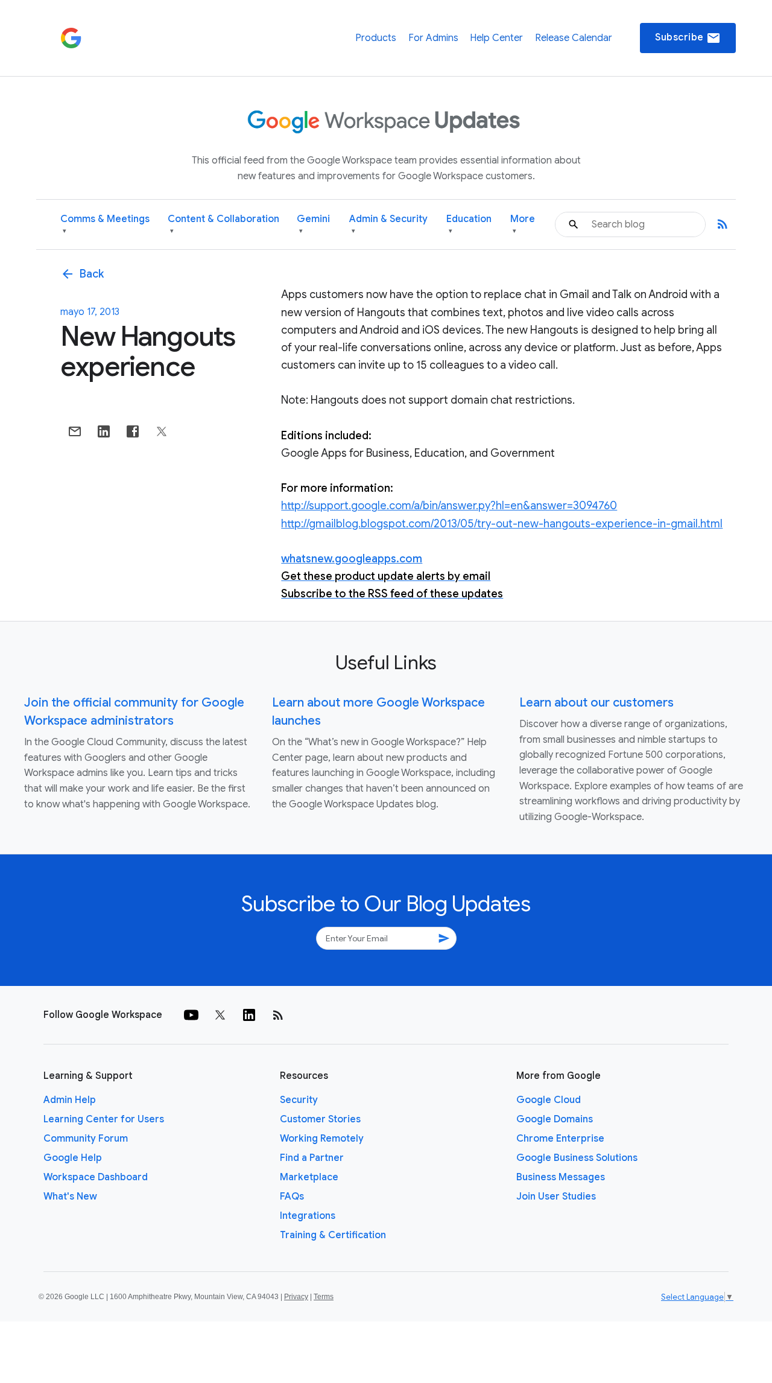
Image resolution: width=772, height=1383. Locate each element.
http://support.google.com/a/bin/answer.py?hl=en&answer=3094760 (449, 505)
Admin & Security (388, 224)
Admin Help (69, 1100)
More (522, 224)
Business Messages (560, 1177)
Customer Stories (320, 1119)
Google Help (72, 1158)
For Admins (433, 38)
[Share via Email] (74, 431)
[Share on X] (161, 431)
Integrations (307, 1216)
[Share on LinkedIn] (103, 431)
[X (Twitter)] (220, 1014)
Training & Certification (333, 1235)
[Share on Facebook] (132, 431)
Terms (324, 1296)
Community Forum (85, 1139)
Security (299, 1100)
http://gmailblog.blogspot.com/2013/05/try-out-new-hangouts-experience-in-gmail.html (502, 523)
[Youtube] (191, 1014)
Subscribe (688, 38)
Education (469, 224)
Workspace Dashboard (95, 1177)
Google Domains (554, 1119)
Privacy (296, 1296)
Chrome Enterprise (560, 1139)
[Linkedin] (249, 1014)
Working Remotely (322, 1139)
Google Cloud (548, 1100)
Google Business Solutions (577, 1158)
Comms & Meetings (105, 224)
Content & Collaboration (223, 224)
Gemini (313, 224)
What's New (70, 1197)
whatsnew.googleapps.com (351, 558)
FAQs (292, 1197)
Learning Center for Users (103, 1119)
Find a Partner (312, 1158)
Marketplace (309, 1177)
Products (375, 38)
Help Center (496, 38)
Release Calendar (573, 38)
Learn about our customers (596, 702)
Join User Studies (556, 1197)
